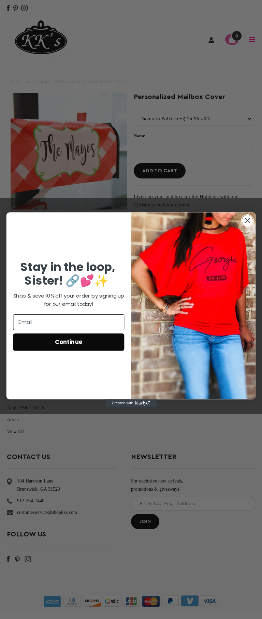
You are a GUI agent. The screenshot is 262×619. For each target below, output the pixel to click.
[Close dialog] (247, 220)
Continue (69, 341)
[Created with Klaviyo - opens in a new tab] (131, 403)
